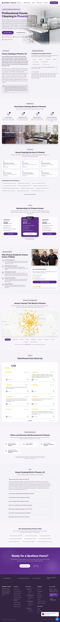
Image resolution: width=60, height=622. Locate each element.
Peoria (53, 339)
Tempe (22, 339)
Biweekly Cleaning (17, 604)
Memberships (27, 2)
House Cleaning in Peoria (14, 541)
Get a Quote (54, 2)
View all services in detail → (30, 194)
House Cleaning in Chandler (15, 538)
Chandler (34, 339)
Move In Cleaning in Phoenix (25, 185)
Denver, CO (29, 608)
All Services (39, 595)
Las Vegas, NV (30, 601)
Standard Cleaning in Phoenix (10, 183)
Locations (39, 593)
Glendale (47, 339)
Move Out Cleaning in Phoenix (40, 185)
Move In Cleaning (17, 595)
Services (19, 2)
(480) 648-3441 (37, 277)
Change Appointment (41, 601)
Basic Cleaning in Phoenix (23, 190)
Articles (38, 608)
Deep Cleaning (17, 589)
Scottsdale (15, 339)
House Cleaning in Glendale (45, 538)
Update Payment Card (41, 603)
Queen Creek (34, 341)
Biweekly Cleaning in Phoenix (43, 188)
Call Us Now (36, 566)
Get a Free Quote (8, 32)
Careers (38, 599)
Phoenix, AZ (29, 588)
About (33, 2)
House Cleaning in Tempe (31, 535)
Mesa (28, 339)
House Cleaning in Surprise (29, 541)
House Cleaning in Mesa (46, 535)
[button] (56, 332)
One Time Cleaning (17, 591)
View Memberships (20, 32)
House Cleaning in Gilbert (30, 538)
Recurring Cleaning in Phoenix (10, 185)
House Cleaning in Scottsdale (16, 535)
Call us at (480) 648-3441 (49, 67)
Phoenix (8, 339)
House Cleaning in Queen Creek (45, 541)
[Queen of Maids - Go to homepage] (9, 2)
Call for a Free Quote (44, 281)
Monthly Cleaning (17, 602)
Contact (46, 2)
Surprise (26, 341)
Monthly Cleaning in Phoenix (28, 188)
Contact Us (39, 597)
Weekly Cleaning (17, 606)
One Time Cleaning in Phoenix (39, 183)
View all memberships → (30, 238)
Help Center (39, 2)
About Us (39, 589)
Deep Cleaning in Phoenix (24, 183)
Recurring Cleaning (17, 593)
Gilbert (40, 339)
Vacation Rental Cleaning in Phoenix (11, 188)
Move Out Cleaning (17, 597)
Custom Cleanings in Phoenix (38, 190)
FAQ (38, 612)
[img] (30, 323)
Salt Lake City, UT (30, 595)
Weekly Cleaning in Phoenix (9, 190)
